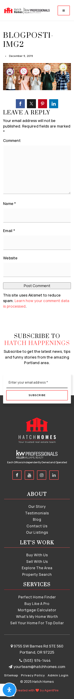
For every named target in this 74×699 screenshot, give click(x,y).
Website (10, 257)
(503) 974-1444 (36, 660)
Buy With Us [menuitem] (37, 555)
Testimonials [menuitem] (37, 513)
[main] (37, 161)
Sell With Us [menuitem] (37, 561)
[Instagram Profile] (41, 475)
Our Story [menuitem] (37, 506)
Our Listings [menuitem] (37, 532)
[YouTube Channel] (29, 475)
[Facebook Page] (17, 475)
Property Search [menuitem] (37, 574)
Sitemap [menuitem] (11, 675)
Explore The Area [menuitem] (37, 568)
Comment (12, 140)
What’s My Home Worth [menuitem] (37, 616)
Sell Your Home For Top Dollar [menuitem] (37, 623)
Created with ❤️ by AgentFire (37, 690)
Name (9, 203)
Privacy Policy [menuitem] (33, 675)
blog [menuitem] (37, 519)
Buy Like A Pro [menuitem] (37, 603)
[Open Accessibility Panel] (9, 690)
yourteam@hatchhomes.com (39, 666)
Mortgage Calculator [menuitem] (37, 610)
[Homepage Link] (26, 10)
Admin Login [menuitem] (58, 675)
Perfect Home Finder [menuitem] (37, 597)
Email (9, 230)
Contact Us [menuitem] (37, 526)
